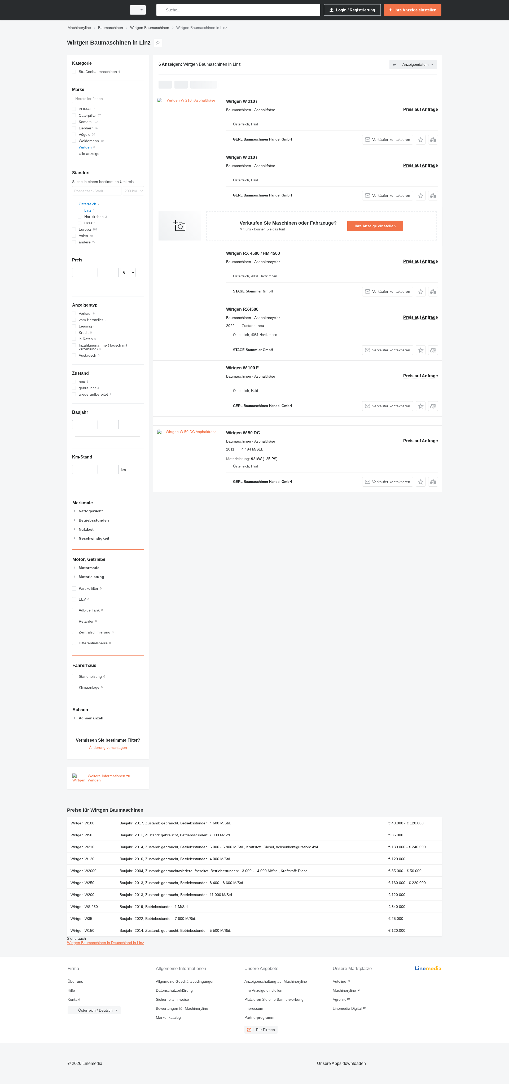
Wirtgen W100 (82, 823)
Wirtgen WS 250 (84, 906)
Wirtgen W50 (81, 835)
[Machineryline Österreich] (95, 10)
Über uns (75, 981)
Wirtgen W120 (82, 859)
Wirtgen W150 (82, 930)
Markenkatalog (168, 1017)
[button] (420, 140)
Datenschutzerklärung (174, 990)
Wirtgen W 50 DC (243, 433)
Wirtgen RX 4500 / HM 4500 (253, 253)
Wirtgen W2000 (83, 871)
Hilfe (71, 990)
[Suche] (161, 10)
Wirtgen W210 (82, 847)
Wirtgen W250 (82, 883)
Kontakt (74, 999)
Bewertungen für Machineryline (182, 1008)
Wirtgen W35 (81, 918)
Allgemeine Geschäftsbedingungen (185, 981)
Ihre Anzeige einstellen (375, 226)
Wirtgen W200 (82, 895)
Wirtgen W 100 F (242, 368)
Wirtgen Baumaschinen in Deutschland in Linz (105, 943)
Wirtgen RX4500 (242, 309)
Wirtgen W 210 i (241, 101)
